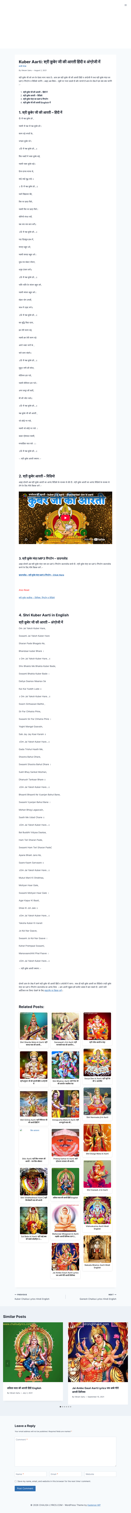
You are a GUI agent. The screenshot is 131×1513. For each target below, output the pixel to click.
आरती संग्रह (22, 66)
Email (54, 1474)
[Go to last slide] (7, 1363)
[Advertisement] (65, 29)
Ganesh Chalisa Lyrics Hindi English (98, 1297)
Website (90, 1474)
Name (20, 1474)
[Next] (123, 1363)
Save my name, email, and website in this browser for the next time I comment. (54, 1481)
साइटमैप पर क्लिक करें (53, 990)
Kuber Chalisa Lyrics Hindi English (32, 1297)
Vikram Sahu (26, 70)
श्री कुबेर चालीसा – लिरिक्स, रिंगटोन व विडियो (37, 597)
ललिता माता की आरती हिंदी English (24, 1388)
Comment (22, 1439)
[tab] (60, 1406)
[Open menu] (125, 5)
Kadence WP (94, 1505)
